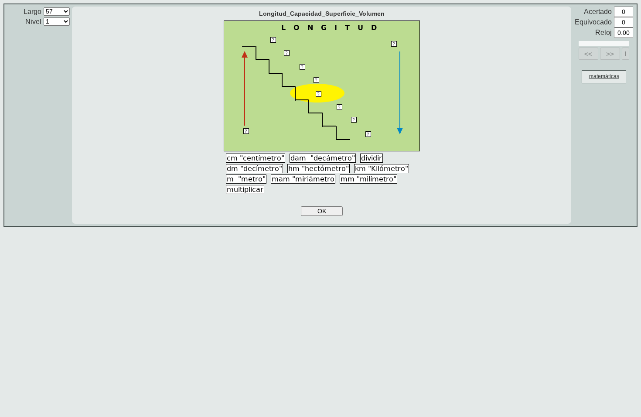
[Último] (625, 54)
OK (321, 211)
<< (588, 54)
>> (610, 54)
